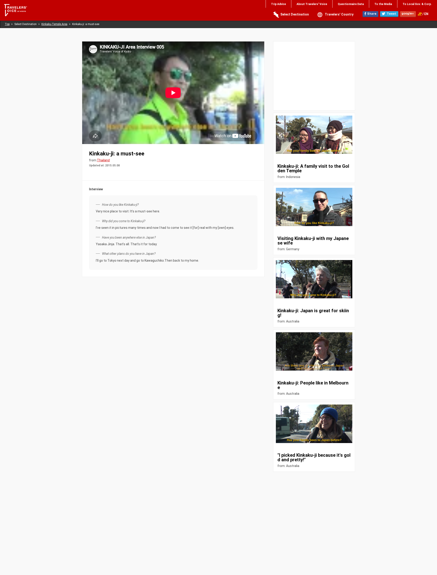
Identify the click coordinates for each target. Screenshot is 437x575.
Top (7, 24)
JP (420, 14)
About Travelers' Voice (312, 4)
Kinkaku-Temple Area (54, 24)
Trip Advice (278, 4)
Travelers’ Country (339, 14)
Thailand (103, 160)
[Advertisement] (314, 76)
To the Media (383, 4)
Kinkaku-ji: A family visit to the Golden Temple (313, 168)
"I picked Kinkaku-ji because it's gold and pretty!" (314, 457)
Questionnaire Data (351, 4)
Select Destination (294, 14)
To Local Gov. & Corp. (417, 4)
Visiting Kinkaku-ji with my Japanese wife (313, 241)
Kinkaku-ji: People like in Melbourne (312, 385)
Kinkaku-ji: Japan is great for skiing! (313, 313)
